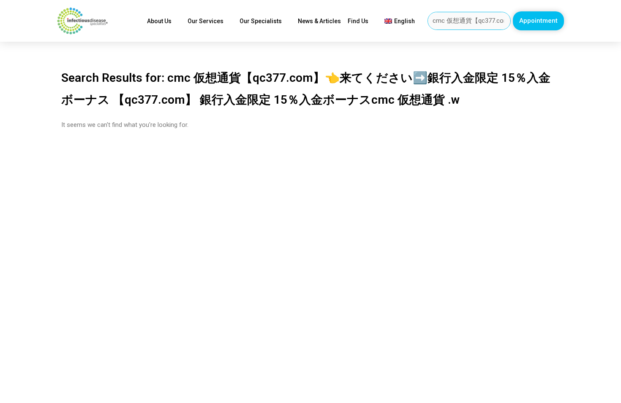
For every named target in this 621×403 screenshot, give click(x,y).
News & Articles (319, 21)
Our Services (205, 21)
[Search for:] (469, 20)
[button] (538, 20)
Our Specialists (261, 21)
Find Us (358, 21)
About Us (159, 21)
